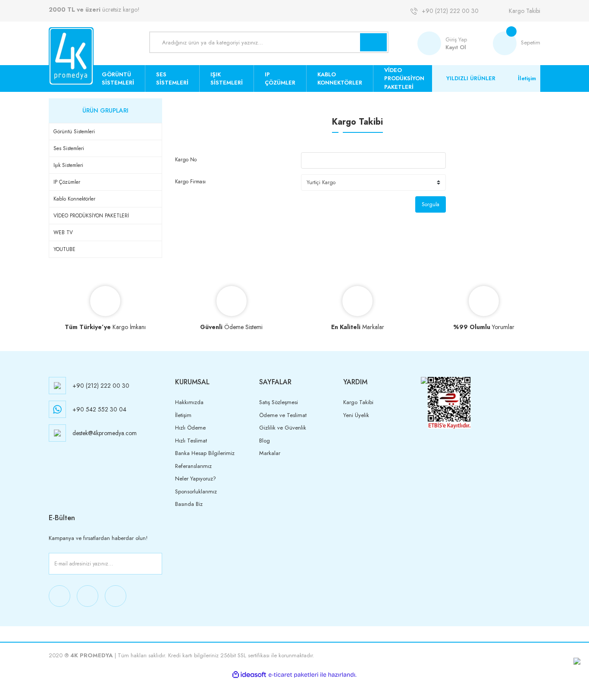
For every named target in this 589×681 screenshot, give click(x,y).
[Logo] (71, 56)
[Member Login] (431, 43)
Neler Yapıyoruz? (195, 478)
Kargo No (186, 159)
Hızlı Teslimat (191, 440)
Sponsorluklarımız (196, 491)
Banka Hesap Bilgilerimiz (205, 453)
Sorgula (430, 204)
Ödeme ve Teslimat (283, 415)
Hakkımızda (189, 402)
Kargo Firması (190, 181)
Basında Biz (189, 504)
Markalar (269, 453)
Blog (264, 440)
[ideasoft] (249, 675)
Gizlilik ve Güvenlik (282, 428)
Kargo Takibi (524, 10)
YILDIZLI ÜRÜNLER (470, 78)
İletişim (527, 78)
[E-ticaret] (293, 674)
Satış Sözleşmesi (278, 402)
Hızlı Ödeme (190, 428)
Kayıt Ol (455, 47)
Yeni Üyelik (356, 415)
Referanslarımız (193, 466)
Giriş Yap (456, 39)
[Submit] (154, 563)
